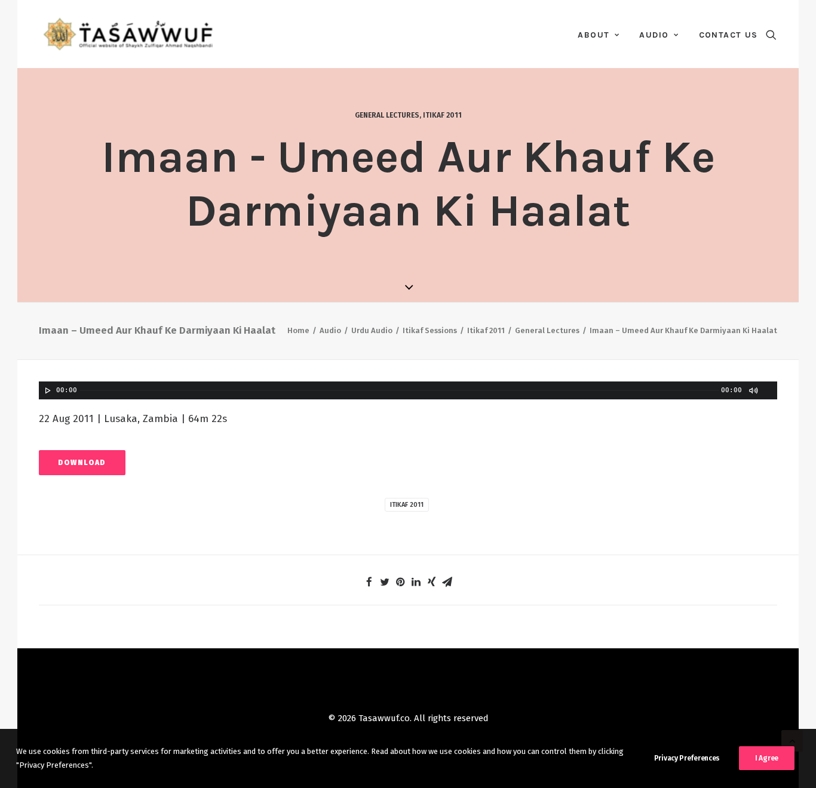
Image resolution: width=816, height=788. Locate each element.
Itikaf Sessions (430, 330)
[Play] (46, 390)
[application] (408, 390)
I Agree (766, 758)
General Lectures (387, 115)
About (593, 35)
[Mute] (752, 390)
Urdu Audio (371, 330)
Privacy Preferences (687, 758)
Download (82, 462)
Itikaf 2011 (442, 115)
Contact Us (728, 35)
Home (298, 330)
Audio (653, 35)
